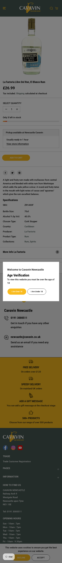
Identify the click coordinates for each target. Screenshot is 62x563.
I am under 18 (37, 291)
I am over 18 (17, 291)
